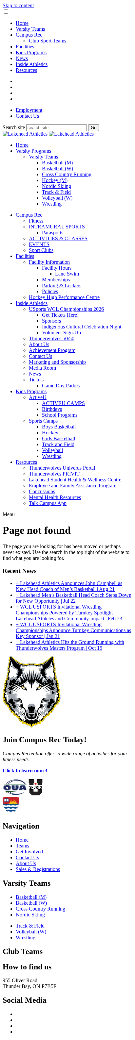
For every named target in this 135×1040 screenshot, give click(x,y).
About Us (39, 344)
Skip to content (18, 5)
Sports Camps (43, 421)
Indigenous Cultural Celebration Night (81, 326)
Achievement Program (52, 350)
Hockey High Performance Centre (64, 297)
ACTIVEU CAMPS (63, 403)
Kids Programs (31, 52)
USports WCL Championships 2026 (66, 309)
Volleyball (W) (57, 198)
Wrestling (52, 204)
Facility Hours (56, 268)
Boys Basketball (59, 426)
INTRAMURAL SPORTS (57, 226)
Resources (26, 70)
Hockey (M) (55, 180)
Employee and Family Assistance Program (72, 485)
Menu (9, 514)
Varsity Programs (33, 151)
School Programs (59, 415)
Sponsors (51, 321)
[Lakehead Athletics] (48, 134)
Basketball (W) (57, 168)
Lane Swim (67, 274)
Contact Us (27, 116)
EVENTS (39, 244)
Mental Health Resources (55, 497)
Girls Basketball (58, 438)
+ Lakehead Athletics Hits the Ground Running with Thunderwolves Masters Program (70, 645)
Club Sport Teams (47, 40)
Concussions (42, 491)
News (22, 58)
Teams (22, 845)
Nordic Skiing (56, 186)
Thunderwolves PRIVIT (54, 474)
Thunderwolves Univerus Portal (62, 468)
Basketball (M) (57, 162)
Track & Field (56, 192)
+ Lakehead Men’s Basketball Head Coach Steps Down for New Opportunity (73, 598)
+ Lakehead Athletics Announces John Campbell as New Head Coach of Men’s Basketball (69, 586)
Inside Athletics (32, 64)
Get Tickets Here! (60, 315)
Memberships (56, 279)
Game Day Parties (61, 385)
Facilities (25, 46)
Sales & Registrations (38, 869)
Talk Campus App (48, 503)
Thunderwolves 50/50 (51, 338)
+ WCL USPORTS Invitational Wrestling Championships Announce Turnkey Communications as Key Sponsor (73, 630)
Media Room (42, 368)
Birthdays (52, 409)
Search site (14, 127)
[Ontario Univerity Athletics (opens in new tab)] (15, 794)
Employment (29, 110)
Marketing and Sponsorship (57, 362)
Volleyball (52, 450)
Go (93, 127)
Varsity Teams (30, 29)
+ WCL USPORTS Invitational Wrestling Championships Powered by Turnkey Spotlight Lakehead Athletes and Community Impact (69, 612)
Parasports (52, 232)
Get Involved (29, 851)
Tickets (36, 379)
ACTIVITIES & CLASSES (58, 238)
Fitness (36, 221)
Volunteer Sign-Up (61, 332)
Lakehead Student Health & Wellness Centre (75, 479)
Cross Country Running (66, 174)
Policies (50, 291)
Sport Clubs (41, 250)
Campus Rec (29, 35)
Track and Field (58, 444)
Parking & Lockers (61, 285)
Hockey (50, 432)
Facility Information (49, 262)
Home (22, 23)
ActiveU (38, 397)
